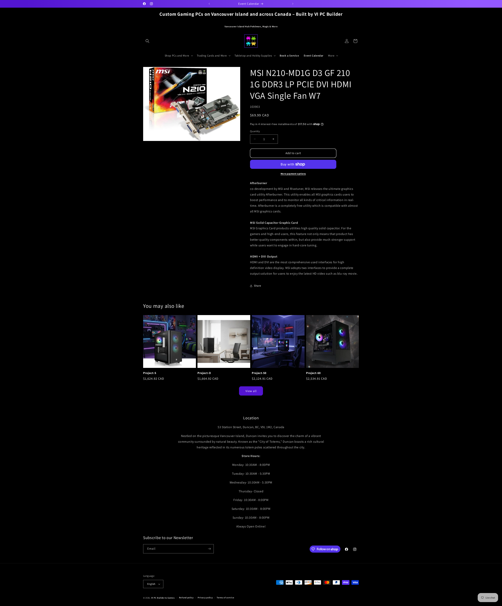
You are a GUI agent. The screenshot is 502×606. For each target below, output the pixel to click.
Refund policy (186, 597)
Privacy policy (205, 597)
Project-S (149, 373)
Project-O (204, 373)
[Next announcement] (292, 3)
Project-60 (313, 373)
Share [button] (257, 285)
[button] (147, 41)
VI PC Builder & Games (163, 597)
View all (251, 391)
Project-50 (259, 373)
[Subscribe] (209, 548)
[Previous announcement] (209, 3)
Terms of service (225, 597)
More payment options (293, 173)
